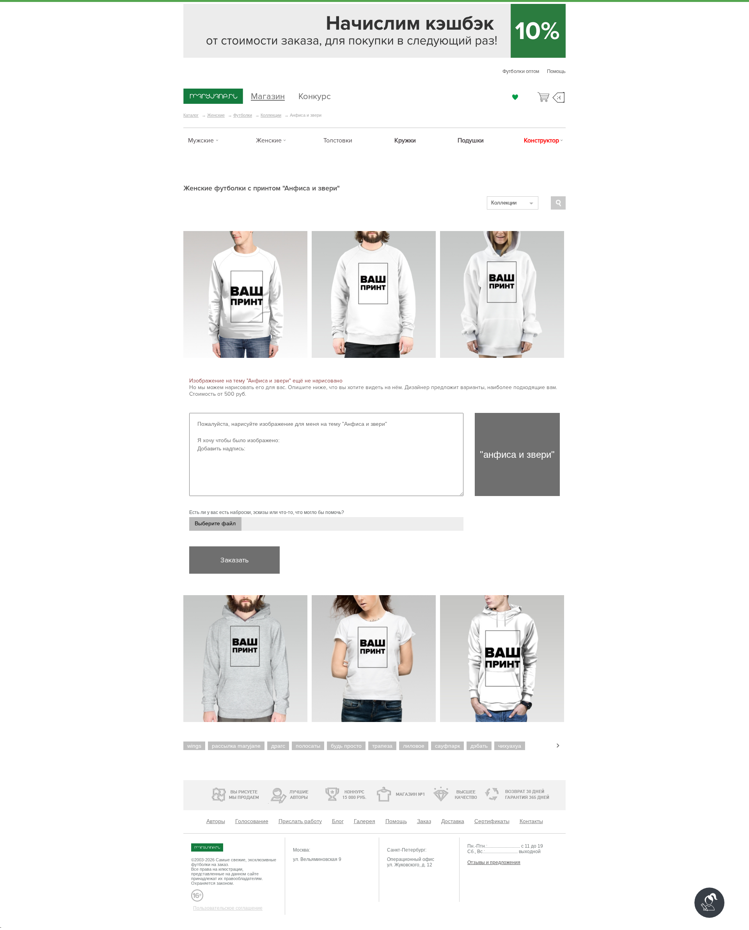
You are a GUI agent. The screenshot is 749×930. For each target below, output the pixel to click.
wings (194, 746)
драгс (278, 746)
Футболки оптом (520, 71)
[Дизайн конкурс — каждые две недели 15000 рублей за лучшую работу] (322, 794)
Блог (338, 821)
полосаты (308, 746)
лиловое (413, 746)
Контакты (531, 821)
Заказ (424, 821)
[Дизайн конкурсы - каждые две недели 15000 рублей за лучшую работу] (212, 793)
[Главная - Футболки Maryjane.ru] (213, 97)
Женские (216, 115)
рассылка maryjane (236, 746)
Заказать (234, 560)
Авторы (215, 821)
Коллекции (271, 115)
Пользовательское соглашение (228, 908)
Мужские (201, 140)
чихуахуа (509, 746)
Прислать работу (300, 821)
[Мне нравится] (515, 97)
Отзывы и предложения (493, 862)
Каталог (191, 115)
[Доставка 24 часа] (487, 794)
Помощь (556, 71)
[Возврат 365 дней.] (540, 794)
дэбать (479, 746)
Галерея (364, 821)
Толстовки (337, 140)
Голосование (251, 821)
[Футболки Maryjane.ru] (214, 847)
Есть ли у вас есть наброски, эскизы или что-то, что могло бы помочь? (266, 512)
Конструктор (541, 140)
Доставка (452, 821)
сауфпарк (447, 746)
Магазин (268, 95)
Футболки (242, 115)
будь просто (346, 746)
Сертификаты (491, 821)
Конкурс (314, 95)
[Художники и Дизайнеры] (268, 793)
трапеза (382, 746)
